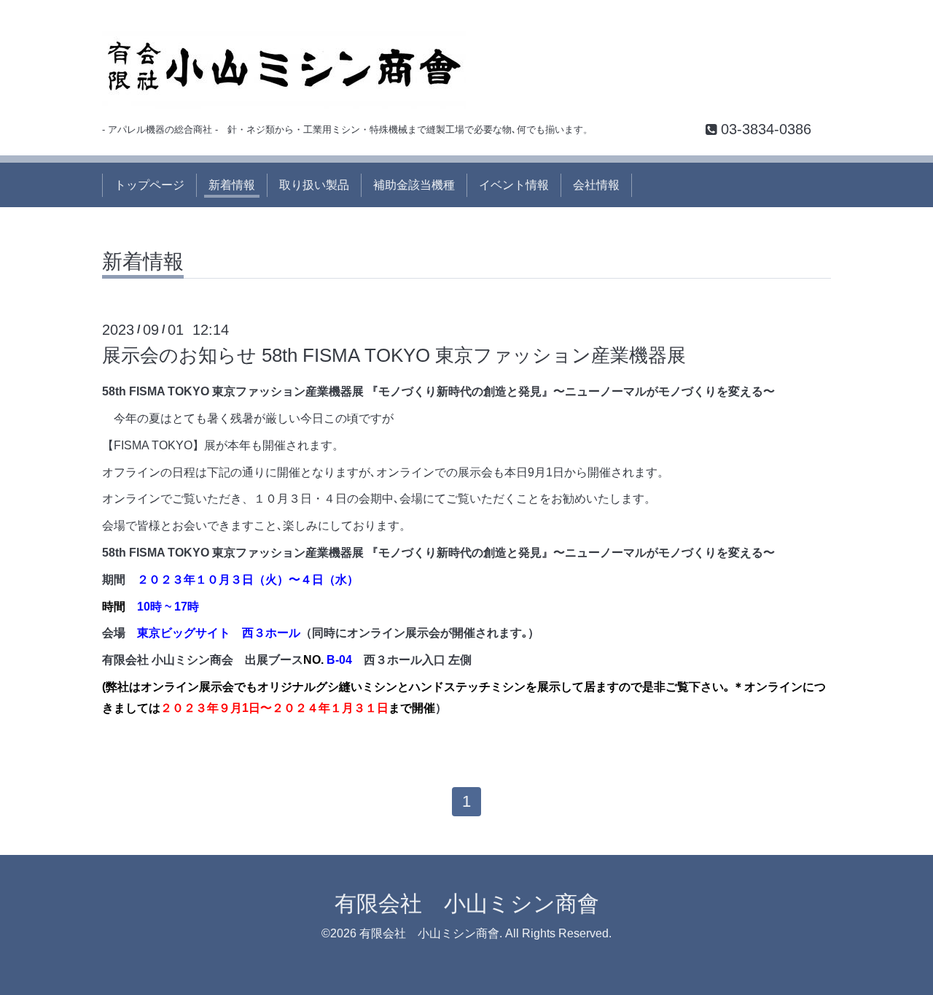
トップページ (149, 185)
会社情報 (596, 185)
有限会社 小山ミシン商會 (467, 903)
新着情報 (231, 185)
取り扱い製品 (314, 185)
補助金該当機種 (414, 185)
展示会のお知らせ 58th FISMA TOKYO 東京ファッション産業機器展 (394, 355)
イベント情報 (514, 185)
